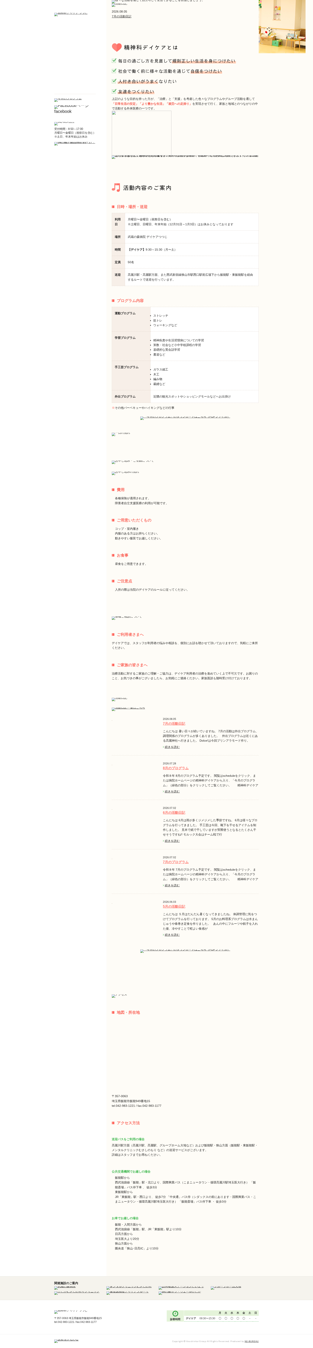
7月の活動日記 (121, 16)
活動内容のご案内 (75, 45)
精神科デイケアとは (75, 34)
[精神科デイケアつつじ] (71, 14)
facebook (63, 111)
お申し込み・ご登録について (75, 56)
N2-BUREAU (252, 1341)
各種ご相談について (75, 67)
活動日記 (75, 78)
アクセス (75, 88)
